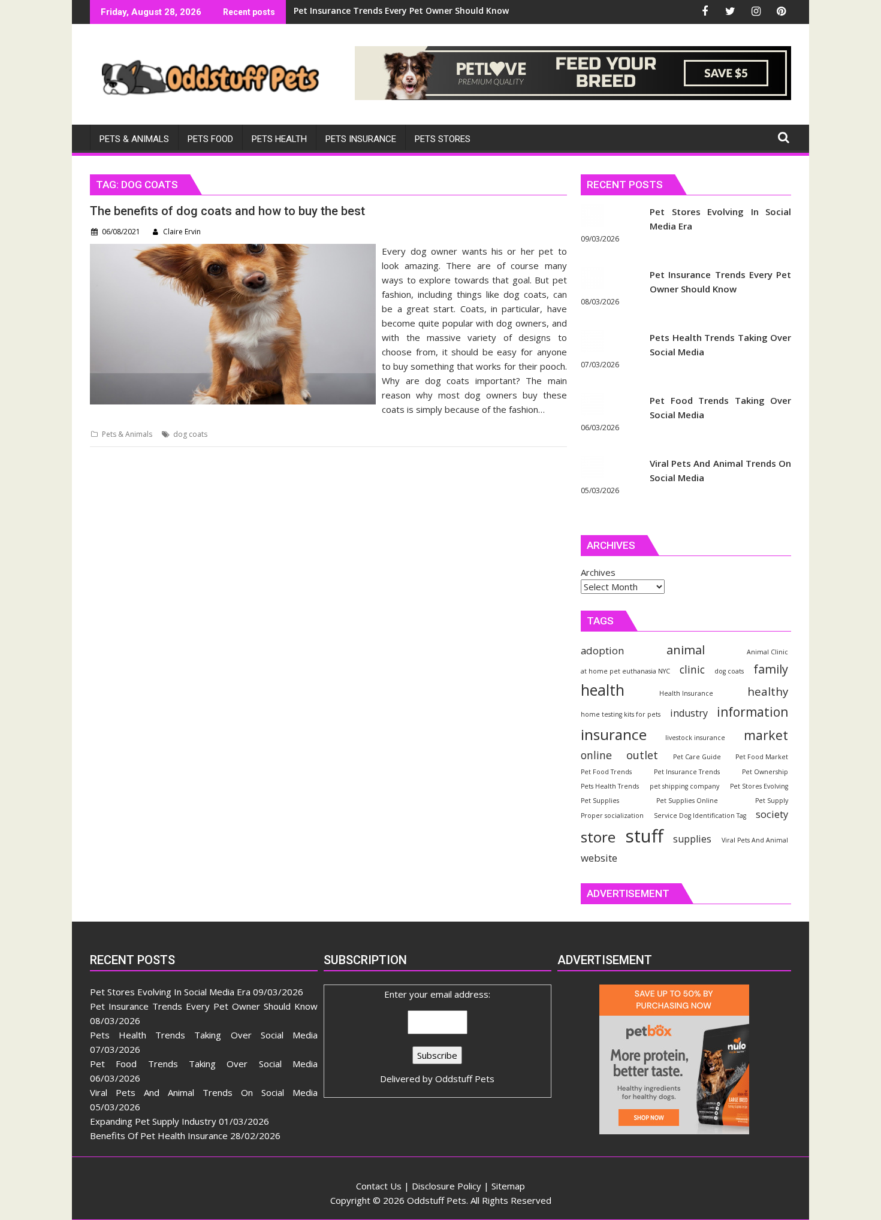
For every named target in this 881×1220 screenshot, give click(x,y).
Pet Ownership (765, 772)
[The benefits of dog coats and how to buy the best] (233, 251)
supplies (692, 838)
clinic (692, 669)
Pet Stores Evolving (759, 786)
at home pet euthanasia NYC (625, 671)
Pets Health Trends (610, 786)
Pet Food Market (761, 757)
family (770, 669)
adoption (602, 650)
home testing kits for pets (620, 714)
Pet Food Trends (606, 772)
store (598, 837)
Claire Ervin (182, 232)
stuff (644, 836)
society (772, 814)
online (596, 755)
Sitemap (508, 1186)
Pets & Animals (127, 434)
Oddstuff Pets (464, 1079)
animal (685, 650)
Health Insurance (686, 693)
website (599, 858)
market (766, 735)
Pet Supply (771, 800)
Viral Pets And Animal (755, 840)
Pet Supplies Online (687, 800)
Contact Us (379, 1186)
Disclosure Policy (446, 1186)
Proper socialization (612, 815)
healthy (767, 691)
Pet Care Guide (697, 757)
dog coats (190, 434)
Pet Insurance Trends (687, 772)
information (752, 711)
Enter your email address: (437, 1036)
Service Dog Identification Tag (700, 815)
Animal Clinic (767, 652)
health (602, 690)
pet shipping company (684, 786)
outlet (642, 754)
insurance (614, 734)
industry (689, 713)
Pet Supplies (600, 800)
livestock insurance (695, 737)
